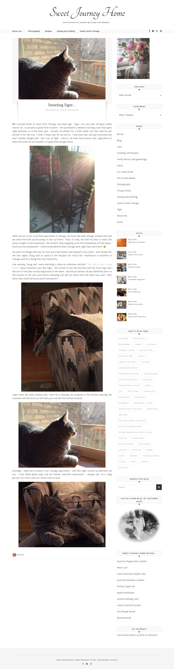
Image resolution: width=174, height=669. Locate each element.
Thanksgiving (151, 456)
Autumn (123, 338)
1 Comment (72, 110)
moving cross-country (132, 420)
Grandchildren (128, 368)
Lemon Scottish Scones (129, 606)
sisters (136, 450)
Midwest (124, 403)
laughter (149, 391)
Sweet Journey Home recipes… (24, 1)
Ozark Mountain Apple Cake (136, 432)
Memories (124, 397)
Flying (146, 362)
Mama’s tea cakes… (136, 304)
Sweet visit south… (136, 254)
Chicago (151, 344)
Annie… (120, 222)
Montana (152, 409)
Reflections (126, 444)
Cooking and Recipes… (128, 153)
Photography (34, 31)
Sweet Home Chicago (90, 31)
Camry (138, 344)
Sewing (123, 450)
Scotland (144, 444)
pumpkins (138, 438)
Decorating (126, 356)
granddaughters (129, 373)
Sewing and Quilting (66, 31)
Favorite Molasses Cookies (130, 580)
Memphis (140, 397)
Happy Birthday (128, 379)
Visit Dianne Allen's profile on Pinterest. (137, 635)
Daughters (146, 350)
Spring (134, 456)
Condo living (127, 350)
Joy (121, 391)
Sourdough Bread (126, 612)
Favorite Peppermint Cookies (132, 562)
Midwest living (143, 403)
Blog (119, 141)
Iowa (148, 385)
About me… (69, 1)
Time (133, 461)
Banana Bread (124, 618)
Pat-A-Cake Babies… (127, 178)
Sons (122, 456)
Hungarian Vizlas (129, 385)
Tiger (119, 210)
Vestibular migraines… (137, 279)
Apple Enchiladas (125, 593)
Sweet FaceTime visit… (137, 316)
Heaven (147, 379)
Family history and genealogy (132, 160)
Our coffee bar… (135, 292)
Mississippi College (130, 409)
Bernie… (121, 134)
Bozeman (124, 344)
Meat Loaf (122, 568)
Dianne (20, 555)
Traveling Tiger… (62, 105)
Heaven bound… (134, 267)
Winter (123, 467)
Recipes (48, 31)
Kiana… (120, 166)
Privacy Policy (124, 191)
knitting (133, 391)
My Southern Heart (130, 426)
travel (145, 461)
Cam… (120, 147)
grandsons (151, 373)
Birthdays (139, 338)
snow (149, 450)
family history (128, 362)
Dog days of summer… (137, 242)
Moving (123, 415)
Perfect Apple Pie (126, 587)
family (142, 356)
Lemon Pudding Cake (128, 599)
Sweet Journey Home (87, 12)
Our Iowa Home (125, 172)
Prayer (123, 438)
